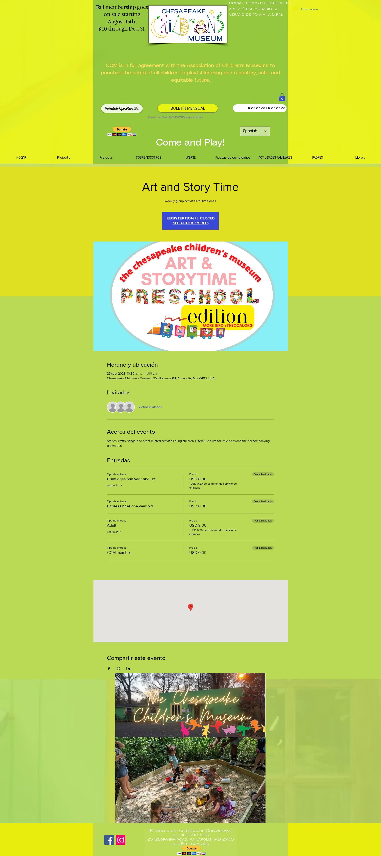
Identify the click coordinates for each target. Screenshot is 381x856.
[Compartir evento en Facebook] (109, 668)
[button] (282, 97)
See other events (191, 223)
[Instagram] (120, 840)
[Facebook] (109, 840)
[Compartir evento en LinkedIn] (128, 668)
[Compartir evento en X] (118, 668)
